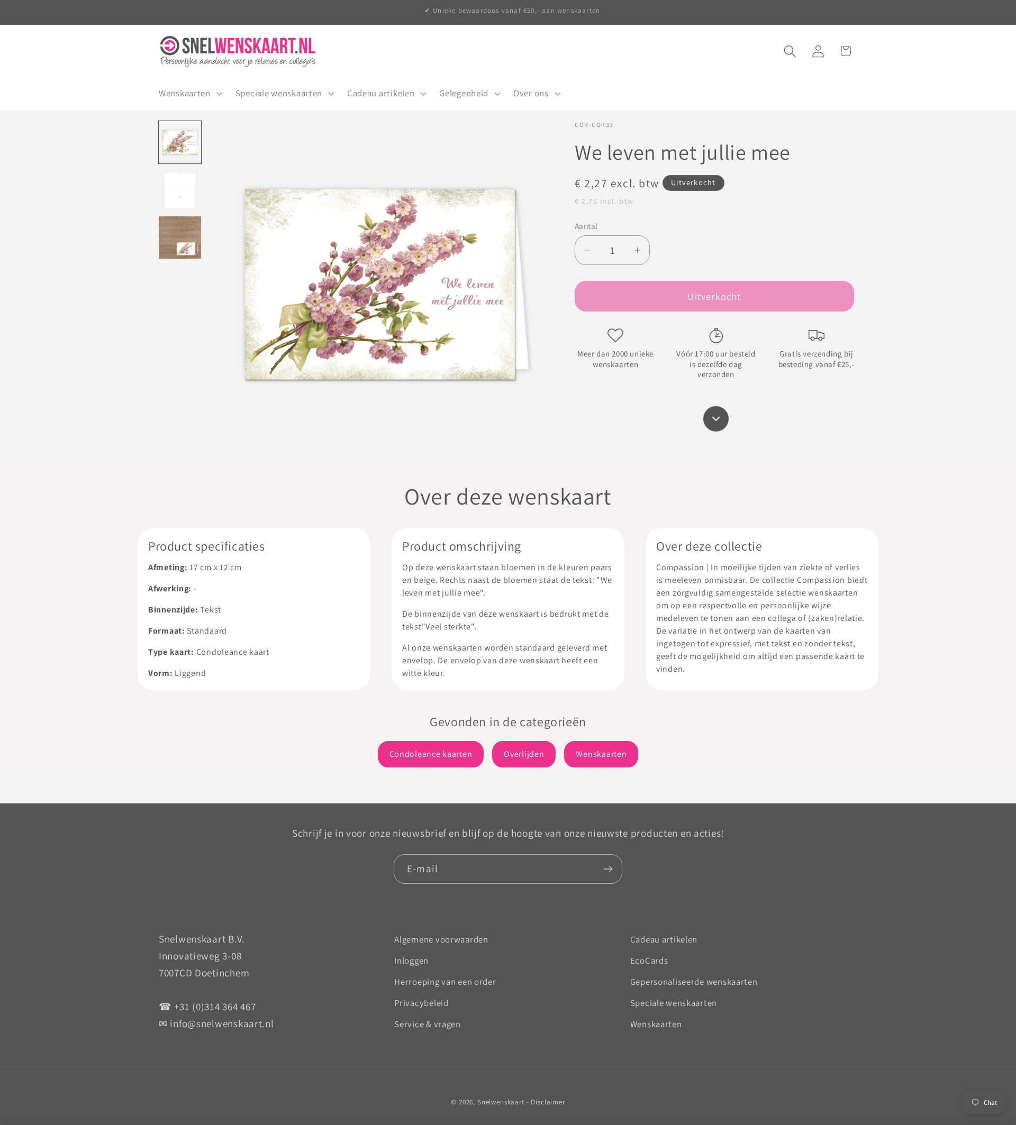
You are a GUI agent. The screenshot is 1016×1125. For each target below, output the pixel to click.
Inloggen (411, 960)
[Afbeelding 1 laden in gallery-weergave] (180, 142)
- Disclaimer (546, 1101)
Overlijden (524, 754)
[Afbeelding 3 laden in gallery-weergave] (180, 237)
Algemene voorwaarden (441, 939)
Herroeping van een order (445, 981)
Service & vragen (427, 1024)
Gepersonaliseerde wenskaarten (694, 981)
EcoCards (649, 960)
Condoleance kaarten (431, 754)
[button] (189, 93)
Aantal (586, 226)
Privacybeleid (421, 1003)
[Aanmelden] (608, 869)
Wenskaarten (601, 754)
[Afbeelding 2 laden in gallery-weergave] (180, 190)
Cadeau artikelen (664, 939)
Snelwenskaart (500, 1101)
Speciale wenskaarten (673, 1003)
